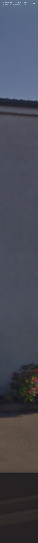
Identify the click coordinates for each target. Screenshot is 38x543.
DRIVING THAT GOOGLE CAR (14, 3)
